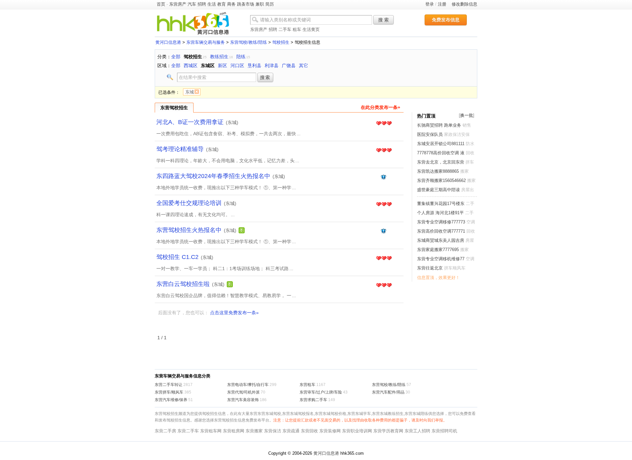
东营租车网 (211, 430)
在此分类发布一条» (380, 107)
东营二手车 (188, 430)
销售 (466, 125)
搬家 (464, 171)
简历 (269, 4)
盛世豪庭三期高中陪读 (438, 189)
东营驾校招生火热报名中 (189, 230)
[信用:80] (384, 123)
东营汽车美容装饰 (243, 399)
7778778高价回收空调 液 (440, 152)
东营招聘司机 (444, 430)
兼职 (259, 4)
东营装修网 (330, 430)
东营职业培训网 (357, 430)
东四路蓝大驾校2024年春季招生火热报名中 (213, 176)
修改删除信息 (464, 4)
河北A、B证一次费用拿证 (190, 122)
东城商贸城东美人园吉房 (440, 240)
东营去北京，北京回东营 (440, 162)
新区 (222, 65)
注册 (442, 4)
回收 (470, 152)
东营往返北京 (430, 268)
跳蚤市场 (245, 4)
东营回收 (309, 430)
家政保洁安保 (457, 134)
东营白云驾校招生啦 (183, 284)
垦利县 (254, 65)
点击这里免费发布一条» (234, 312)
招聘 (202, 4)
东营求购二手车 (313, 399)
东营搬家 (254, 430)
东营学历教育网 (388, 430)
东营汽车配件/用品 (388, 392)
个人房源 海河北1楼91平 (440, 212)
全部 (175, 56)
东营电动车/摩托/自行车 (248, 384)
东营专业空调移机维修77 (440, 258)
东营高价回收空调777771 (441, 231)
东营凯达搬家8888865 (438, 171)
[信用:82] (384, 258)
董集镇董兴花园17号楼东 (440, 203)
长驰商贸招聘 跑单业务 (439, 125)
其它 (303, 65)
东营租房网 (233, 430)
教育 (221, 4)
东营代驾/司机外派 (243, 392)
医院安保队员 (430, 134)
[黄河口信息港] (193, 34)
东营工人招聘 (417, 430)
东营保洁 (272, 430)
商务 (231, 4)
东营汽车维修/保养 (171, 399)
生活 (211, 4)
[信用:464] (384, 177)
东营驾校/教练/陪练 (248, 42)
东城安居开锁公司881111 (440, 143)
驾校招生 (280, 42)
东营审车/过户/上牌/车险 (321, 392)
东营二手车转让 (168, 384)
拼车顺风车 (454, 268)
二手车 (284, 29)
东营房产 (177, 4)
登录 (429, 4)
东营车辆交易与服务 (205, 42)
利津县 (271, 65)
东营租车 (307, 384)
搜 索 (383, 19)
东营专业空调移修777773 (441, 221)
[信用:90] (384, 150)
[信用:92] (384, 285)
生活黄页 (311, 29)
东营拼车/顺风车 (169, 392)
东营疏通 (291, 430)
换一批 (466, 115)
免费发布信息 (446, 19)
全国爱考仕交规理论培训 (189, 203)
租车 (297, 29)
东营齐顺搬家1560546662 (441, 180)
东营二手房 (165, 430)
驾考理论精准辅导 (180, 149)
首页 (161, 4)
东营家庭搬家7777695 (438, 249)
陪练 (241, 56)
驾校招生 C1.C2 (177, 257)
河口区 (237, 65)
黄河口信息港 (168, 42)
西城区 (191, 65)
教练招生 (219, 56)
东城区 (208, 65)
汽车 (192, 4)
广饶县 (289, 65)
